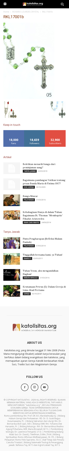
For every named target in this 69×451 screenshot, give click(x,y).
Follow (35, 131)
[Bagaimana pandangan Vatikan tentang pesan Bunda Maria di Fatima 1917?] (11, 184)
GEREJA (27, 294)
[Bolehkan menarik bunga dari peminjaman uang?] (11, 168)
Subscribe (55, 131)
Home (6, 11)
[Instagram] (34, 387)
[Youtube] (44, 387)
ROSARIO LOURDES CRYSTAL (25, 11)
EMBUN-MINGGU (31, 278)
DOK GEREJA (29, 187)
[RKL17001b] (28, 97)
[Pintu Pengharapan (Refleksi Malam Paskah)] (11, 243)
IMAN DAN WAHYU (31, 222)
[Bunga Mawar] (11, 200)
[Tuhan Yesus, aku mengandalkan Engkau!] (11, 275)
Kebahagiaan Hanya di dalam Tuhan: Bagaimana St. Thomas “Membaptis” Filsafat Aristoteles (43, 215)
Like (14, 131)
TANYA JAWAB (30, 171)
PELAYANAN (29, 200)
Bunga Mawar (30, 196)
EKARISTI (27, 258)
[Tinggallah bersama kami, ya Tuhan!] (11, 259)
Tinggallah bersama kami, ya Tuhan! (42, 254)
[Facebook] (24, 387)
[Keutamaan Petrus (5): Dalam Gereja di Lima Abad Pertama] (11, 291)
